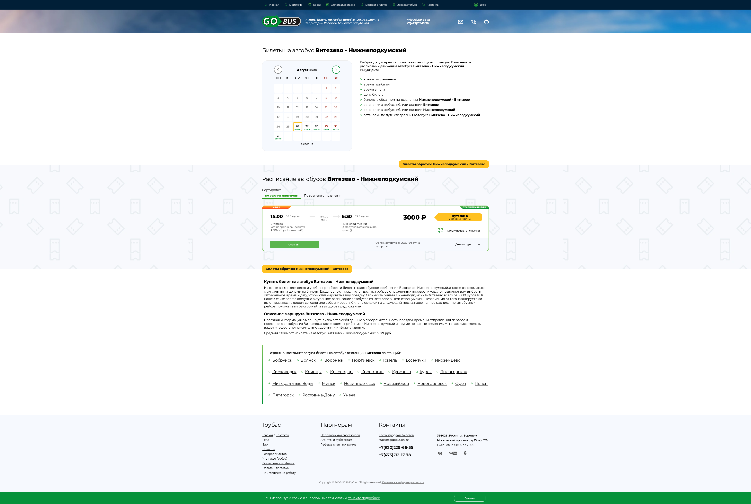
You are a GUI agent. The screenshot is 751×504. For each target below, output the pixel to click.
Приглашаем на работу (279, 473)
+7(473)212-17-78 (418, 23)
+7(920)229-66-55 (418, 20)
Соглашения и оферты (278, 463)
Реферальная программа (338, 444)
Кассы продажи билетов (396, 435)
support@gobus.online (394, 440)
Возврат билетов (274, 454)
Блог (265, 444)
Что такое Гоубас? (275, 458)
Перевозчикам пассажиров (340, 435)
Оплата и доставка (275, 468)
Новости (268, 449)
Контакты (282, 435)
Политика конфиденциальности (403, 482)
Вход (265, 440)
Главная (267, 435)
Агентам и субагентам (336, 440)
